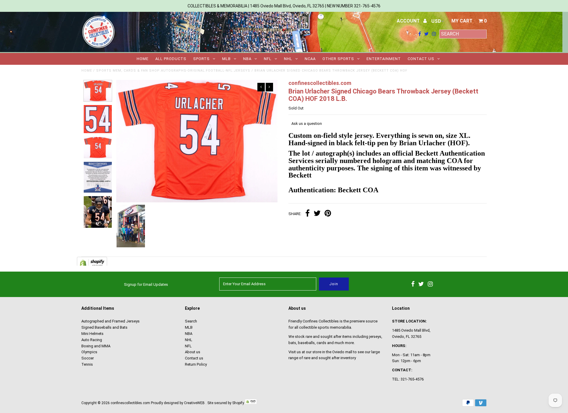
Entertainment (384, 59)
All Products (170, 59)
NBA (247, 59)
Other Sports (338, 59)
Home (143, 59)
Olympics (89, 352)
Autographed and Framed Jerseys (110, 321)
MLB (226, 59)
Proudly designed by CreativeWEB (178, 403)
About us (192, 352)
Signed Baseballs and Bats (104, 327)
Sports (201, 59)
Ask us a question (306, 123)
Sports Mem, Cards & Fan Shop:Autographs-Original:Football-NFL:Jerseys (173, 70)
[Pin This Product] (328, 214)
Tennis (87, 364)
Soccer (87, 358)
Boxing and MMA (95, 346)
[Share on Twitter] (317, 214)
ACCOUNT (409, 21)
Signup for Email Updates (146, 284)
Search (191, 321)
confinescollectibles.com (130, 403)
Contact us (421, 59)
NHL (288, 59)
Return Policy (196, 364)
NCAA (310, 59)
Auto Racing (91, 340)
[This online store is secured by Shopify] (251, 403)
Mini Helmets (92, 333)
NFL (268, 59)
